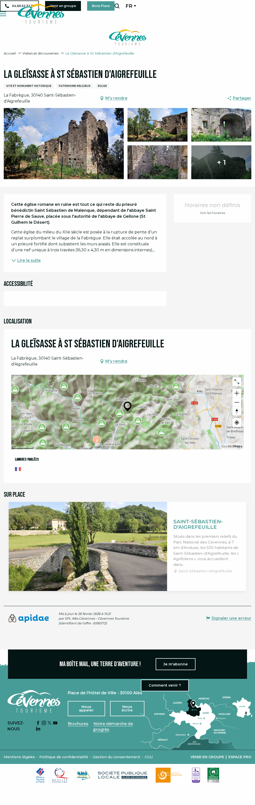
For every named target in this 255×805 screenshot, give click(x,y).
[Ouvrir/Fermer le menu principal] (3, 13)
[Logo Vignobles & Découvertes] (213, 775)
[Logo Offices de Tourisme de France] (40, 775)
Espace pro (239, 757)
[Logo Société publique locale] (123, 775)
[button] (117, 5)
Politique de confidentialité (63, 757)
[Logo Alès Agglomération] (83, 775)
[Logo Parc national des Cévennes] (170, 775)
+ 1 (221, 162)
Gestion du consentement (116, 757)
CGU (149, 757)
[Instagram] (43, 723)
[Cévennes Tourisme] (40, 14)
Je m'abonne (175, 664)
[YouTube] (55, 723)
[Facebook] (38, 723)
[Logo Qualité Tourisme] (60, 775)
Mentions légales (19, 757)
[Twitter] (49, 723)
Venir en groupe (207, 757)
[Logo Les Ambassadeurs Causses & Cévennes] (196, 775)
